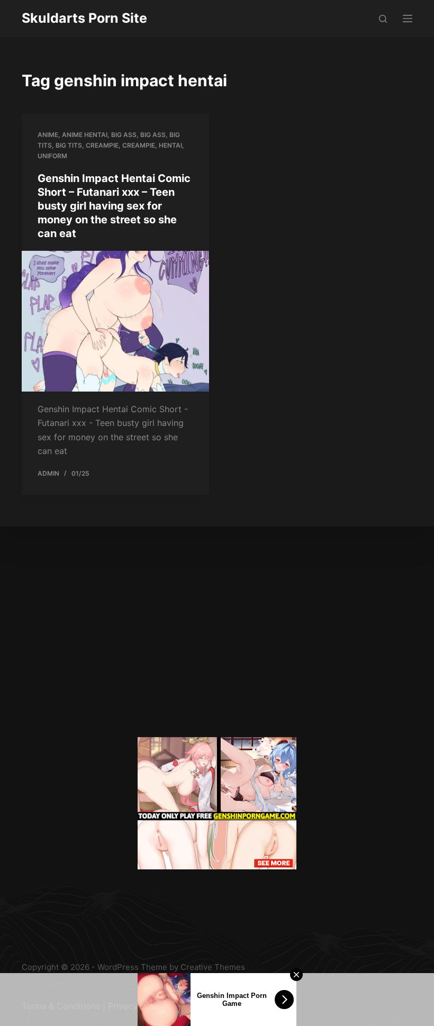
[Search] (383, 19)
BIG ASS (124, 135)
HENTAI (170, 145)
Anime (48, 135)
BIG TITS (69, 145)
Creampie (102, 145)
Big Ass (153, 135)
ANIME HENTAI (84, 135)
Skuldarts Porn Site (84, 18)
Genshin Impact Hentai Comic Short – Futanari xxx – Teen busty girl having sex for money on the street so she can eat (114, 206)
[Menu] (407, 18)
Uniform (52, 156)
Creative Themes (212, 967)
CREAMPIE (138, 145)
